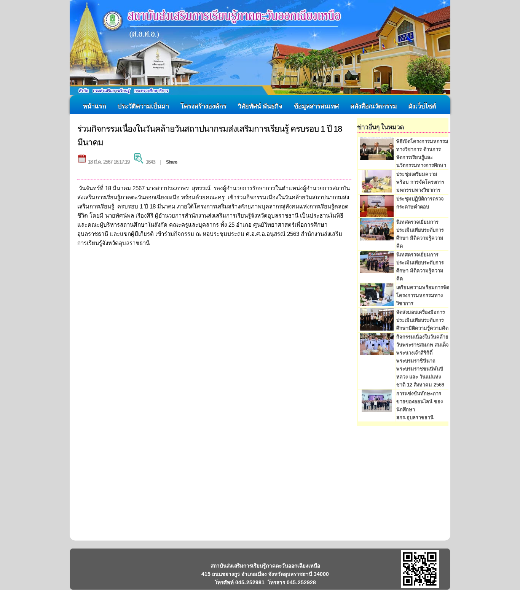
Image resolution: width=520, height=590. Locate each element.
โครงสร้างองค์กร (203, 106)
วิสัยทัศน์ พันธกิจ (260, 106)
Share (171, 162)
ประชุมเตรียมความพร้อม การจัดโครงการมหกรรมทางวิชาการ (420, 182)
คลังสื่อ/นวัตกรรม (373, 106)
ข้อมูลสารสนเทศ (316, 106)
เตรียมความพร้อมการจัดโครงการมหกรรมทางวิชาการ (422, 295)
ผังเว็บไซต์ (422, 106)
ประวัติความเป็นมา (143, 106)
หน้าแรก (94, 106)
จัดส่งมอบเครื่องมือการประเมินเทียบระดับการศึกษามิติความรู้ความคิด (422, 320)
